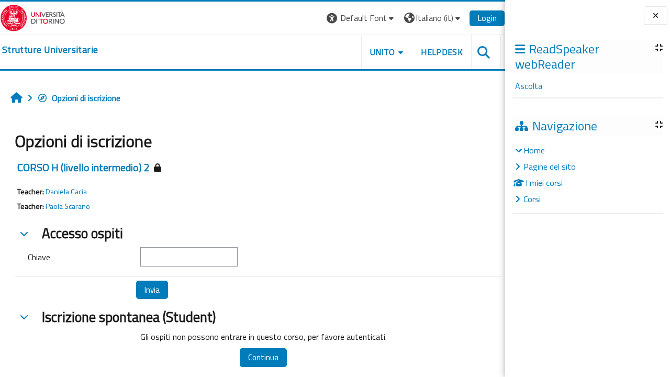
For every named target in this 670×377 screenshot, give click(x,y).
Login (487, 18)
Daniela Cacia (66, 191)
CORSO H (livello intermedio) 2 (83, 167)
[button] (361, 18)
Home (534, 150)
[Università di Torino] (32, 16)
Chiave (39, 257)
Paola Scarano (68, 206)
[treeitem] (587, 174)
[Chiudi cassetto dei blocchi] (655, 16)
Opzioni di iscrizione (86, 98)
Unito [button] (382, 52)
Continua (263, 357)
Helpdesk (442, 52)
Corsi (532, 199)
